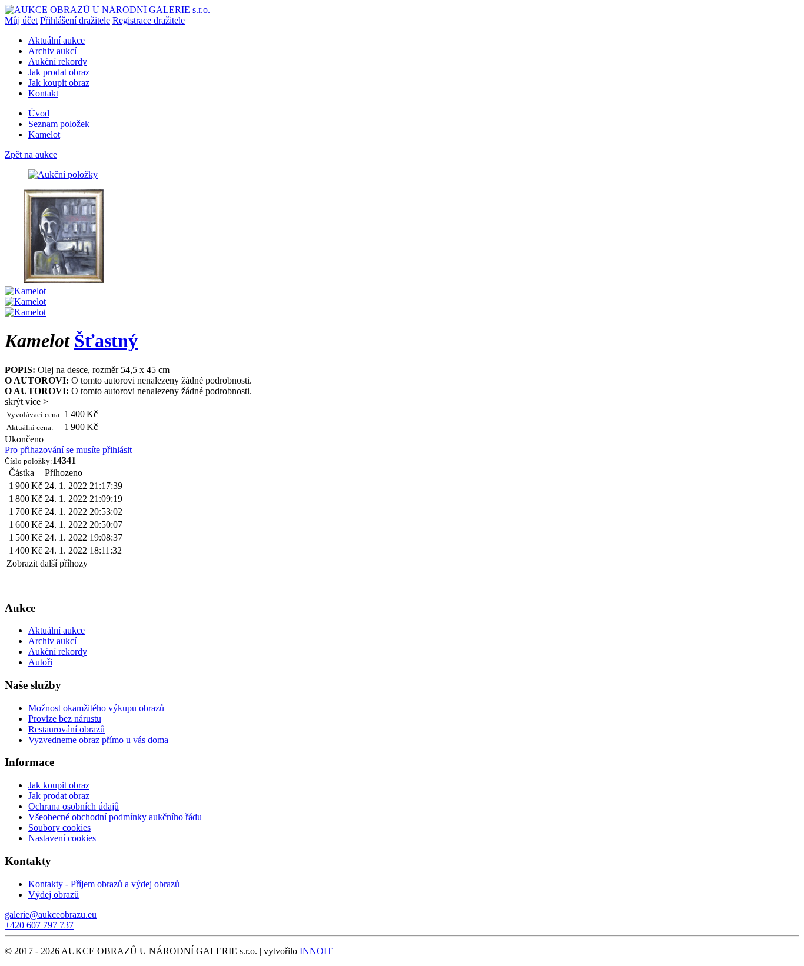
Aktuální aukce (56, 40)
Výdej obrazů (53, 895)
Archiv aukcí (52, 51)
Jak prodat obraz (58, 72)
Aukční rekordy (57, 61)
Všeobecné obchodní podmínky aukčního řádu (115, 817)
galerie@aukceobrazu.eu (51, 915)
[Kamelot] (63, 280)
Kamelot (44, 134)
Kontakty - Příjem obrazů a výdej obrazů (104, 884)
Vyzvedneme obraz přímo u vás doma (98, 740)
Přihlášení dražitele (75, 20)
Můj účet (21, 20)
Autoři (40, 662)
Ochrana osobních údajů (73, 806)
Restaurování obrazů (66, 729)
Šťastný (106, 340)
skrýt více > (26, 402)
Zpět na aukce (31, 154)
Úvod (38, 113)
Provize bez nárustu (64, 719)
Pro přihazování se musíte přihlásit (68, 450)
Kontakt (43, 93)
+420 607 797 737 (39, 925)
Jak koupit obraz (58, 83)
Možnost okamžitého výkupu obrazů (96, 708)
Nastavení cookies (62, 838)
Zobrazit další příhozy (47, 563)
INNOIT (316, 951)
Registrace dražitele (148, 20)
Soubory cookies (59, 827)
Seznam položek (58, 124)
